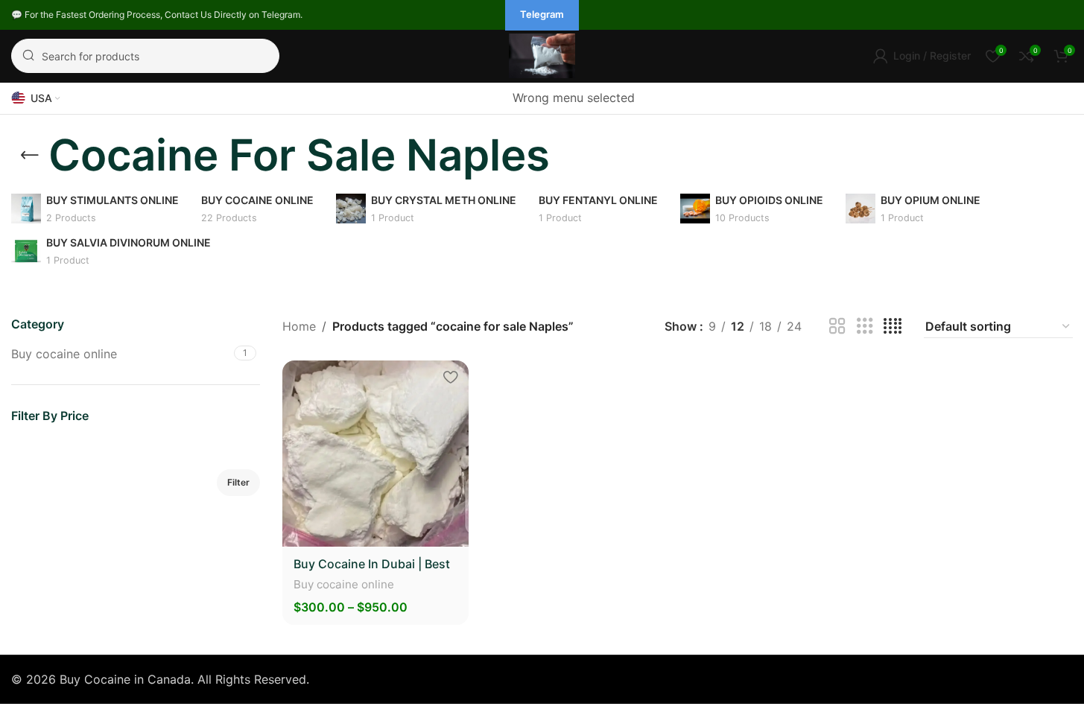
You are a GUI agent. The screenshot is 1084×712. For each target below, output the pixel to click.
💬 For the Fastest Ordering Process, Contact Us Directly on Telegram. (156, 14)
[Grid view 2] (837, 326)
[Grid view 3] (865, 326)
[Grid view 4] (892, 326)
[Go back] (29, 156)
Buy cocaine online (64, 353)
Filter (238, 482)
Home (299, 326)
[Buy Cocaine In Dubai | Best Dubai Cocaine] (375, 453)
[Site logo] (542, 54)
